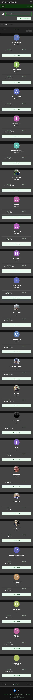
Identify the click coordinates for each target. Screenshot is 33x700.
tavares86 (16, 124)
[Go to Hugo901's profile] (17, 253)
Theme (5, 694)
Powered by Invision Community (16, 697)
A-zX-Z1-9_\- (16, 97)
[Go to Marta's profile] (17, 631)
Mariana (16, 474)
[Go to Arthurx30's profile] (17, 226)
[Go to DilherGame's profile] (17, 415)
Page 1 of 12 (16, 28)
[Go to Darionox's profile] (17, 604)
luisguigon (16, 663)
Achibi (16, 204)
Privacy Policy (13, 694)
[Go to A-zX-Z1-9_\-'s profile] (17, 92)
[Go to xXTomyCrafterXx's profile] (17, 361)
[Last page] (31, 29)
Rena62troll (16, 177)
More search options (24, 18)
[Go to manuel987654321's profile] (17, 550)
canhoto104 (16, 339)
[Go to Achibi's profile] (17, 199)
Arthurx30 (16, 231)
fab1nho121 (16, 285)
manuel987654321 (16, 555)
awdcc (16, 393)
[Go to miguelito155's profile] (17, 577)
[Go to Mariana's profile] (17, 469)
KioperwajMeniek (16, 151)
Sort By (29, 31)
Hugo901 (16, 258)
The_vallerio (16, 70)
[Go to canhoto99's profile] (17, 307)
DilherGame (16, 420)
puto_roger (16, 43)
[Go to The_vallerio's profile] (17, 65)
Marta (16, 636)
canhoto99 (16, 312)
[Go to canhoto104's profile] (17, 334)
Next (27, 28)
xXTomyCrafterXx (16, 366)
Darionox (16, 609)
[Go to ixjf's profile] (17, 442)
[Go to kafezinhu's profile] (17, 496)
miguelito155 (16, 582)
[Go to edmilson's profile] (17, 523)
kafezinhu (16, 501)
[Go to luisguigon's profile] (17, 658)
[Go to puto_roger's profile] (17, 38)
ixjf (16, 447)
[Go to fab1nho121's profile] (17, 280)
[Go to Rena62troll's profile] (17, 172)
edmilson (16, 528)
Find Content (16, 55)
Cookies (28, 694)
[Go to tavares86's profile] (17, 119)
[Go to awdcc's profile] (17, 388)
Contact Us (21, 694)
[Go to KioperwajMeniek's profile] (17, 146)
